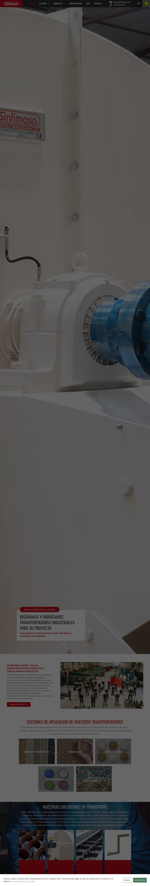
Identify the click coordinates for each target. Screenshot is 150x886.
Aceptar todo (140, 880)
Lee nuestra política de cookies (23, 881)
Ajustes (127, 880)
